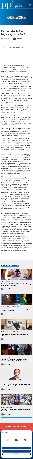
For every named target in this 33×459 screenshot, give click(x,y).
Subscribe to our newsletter (16, 429)
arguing (3, 184)
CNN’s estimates (12, 154)
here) (25, 189)
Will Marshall (7, 288)
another (27, 166)
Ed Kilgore (19, 38)
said (21, 145)
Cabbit (10, 254)
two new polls (13, 165)
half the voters (17, 78)
